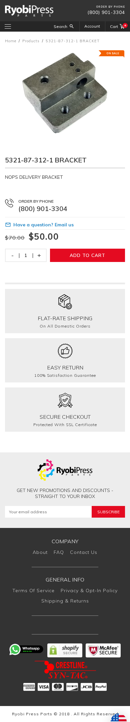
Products (31, 41)
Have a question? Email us (43, 225)
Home (10, 41)
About (40, 552)
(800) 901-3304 (106, 12)
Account (92, 26)
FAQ (59, 552)
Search (60, 26)
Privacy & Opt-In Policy (89, 591)
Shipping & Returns (65, 601)
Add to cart (87, 255)
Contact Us (83, 552)
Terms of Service (33, 591)
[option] (65, 93)
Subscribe (108, 511)
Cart (117, 26)
